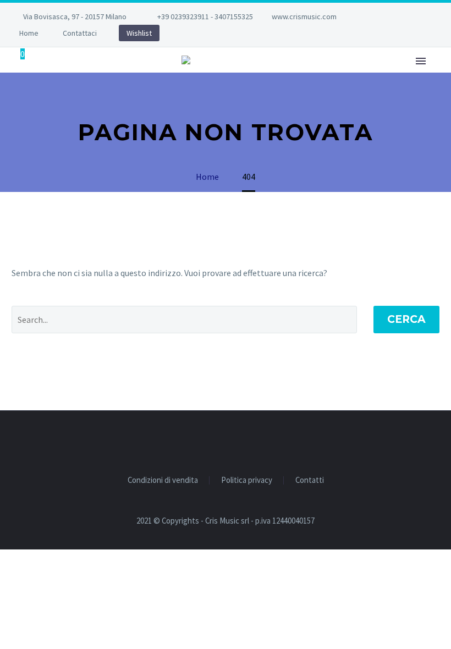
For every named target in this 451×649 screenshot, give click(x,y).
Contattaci (80, 33)
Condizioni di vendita (163, 480)
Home (28, 33)
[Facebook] (380, 16)
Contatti (309, 480)
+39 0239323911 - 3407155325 (205, 16)
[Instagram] (397, 16)
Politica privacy (246, 480)
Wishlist (139, 33)
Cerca (406, 319)
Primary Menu (421, 61)
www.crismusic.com (304, 16)
